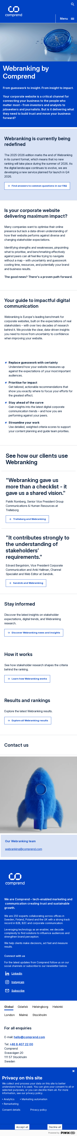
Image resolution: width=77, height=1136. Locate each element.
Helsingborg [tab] (40, 1006)
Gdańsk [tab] (23, 1006)
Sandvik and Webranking (28, 582)
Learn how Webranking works (29, 678)
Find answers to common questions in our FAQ (39, 185)
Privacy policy (38, 1109)
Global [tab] (8, 1006)
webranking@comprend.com (23, 849)
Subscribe (18, 990)
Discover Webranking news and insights (36, 632)
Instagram (17, 981)
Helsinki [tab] (57, 1006)
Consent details (11, 1109)
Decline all (55, 1126)
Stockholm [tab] (39, 1015)
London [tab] (9, 1015)
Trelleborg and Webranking (29, 519)
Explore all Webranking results (30, 720)
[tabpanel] (38, 1047)
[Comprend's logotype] (13, 11)
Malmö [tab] (23, 1015)
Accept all (22, 1126)
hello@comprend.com (29, 1037)
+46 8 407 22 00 (21, 1044)
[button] (66, 18)
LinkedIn (16, 973)
